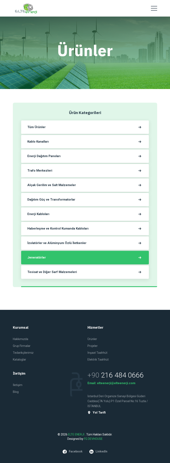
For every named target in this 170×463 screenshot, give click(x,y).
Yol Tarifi (99, 412)
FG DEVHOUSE (93, 438)
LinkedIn (101, 451)
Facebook (76, 451)
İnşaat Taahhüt (97, 352)
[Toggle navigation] (154, 8)
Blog (16, 391)
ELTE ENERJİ (76, 434)
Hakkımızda (20, 339)
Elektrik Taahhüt (98, 359)
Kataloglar (19, 359)
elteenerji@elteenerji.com (116, 383)
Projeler (92, 346)
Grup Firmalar (21, 346)
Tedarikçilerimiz (23, 352)
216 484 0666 (122, 375)
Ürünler (92, 339)
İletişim (17, 385)
